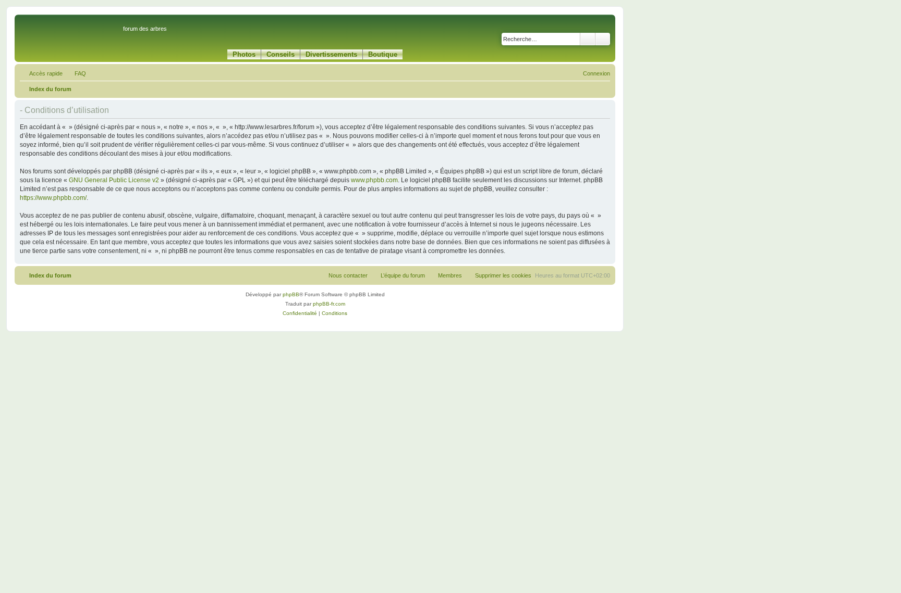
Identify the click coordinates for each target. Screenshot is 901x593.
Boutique (382, 54)
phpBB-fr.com (329, 304)
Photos (244, 54)
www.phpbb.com (374, 180)
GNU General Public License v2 (114, 180)
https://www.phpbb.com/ (53, 197)
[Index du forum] (70, 33)
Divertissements (331, 54)
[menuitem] (75, 73)
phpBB (291, 294)
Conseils (280, 54)
